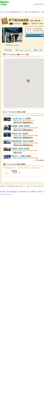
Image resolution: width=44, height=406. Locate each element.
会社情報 (2, 191)
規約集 (40, 191)
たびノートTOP (4, 12)
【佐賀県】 (22, 118)
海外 (15, 7)
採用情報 (33, 191)
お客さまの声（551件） (20, 158)
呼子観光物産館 (19, 20)
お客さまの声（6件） (19, 120)
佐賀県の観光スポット (17, 12)
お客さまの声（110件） (20, 128)
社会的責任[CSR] (24, 191)
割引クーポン (32, 7)
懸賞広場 (24, 7)
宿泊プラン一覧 (17, 122)
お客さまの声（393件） (20, 143)
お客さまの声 (38, 4)
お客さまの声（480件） (20, 135)
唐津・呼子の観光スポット (33, 12)
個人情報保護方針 (12, 191)
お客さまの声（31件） (20, 150)
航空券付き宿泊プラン (27, 122)
